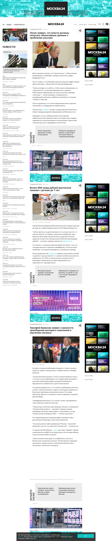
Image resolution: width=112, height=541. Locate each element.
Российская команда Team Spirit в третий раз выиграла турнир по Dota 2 (14, 265)
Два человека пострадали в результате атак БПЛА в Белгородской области (14, 86)
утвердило (52, 253)
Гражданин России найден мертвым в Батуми (14, 205)
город (8, 122)
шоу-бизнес (6, 192)
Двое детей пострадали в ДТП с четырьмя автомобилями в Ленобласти (14, 95)
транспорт (5, 81)
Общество (45, 29)
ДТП (12, 97)
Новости (9, 47)
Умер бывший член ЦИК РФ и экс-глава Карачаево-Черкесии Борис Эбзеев (14, 135)
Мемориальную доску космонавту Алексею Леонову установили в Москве (67, 491)
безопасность (6, 226)
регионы (11, 81)
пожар (12, 130)
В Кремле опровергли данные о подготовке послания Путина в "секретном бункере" (67, 134)
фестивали (13, 122)
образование (6, 184)
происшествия (6, 89)
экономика (5, 114)
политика (5, 106)
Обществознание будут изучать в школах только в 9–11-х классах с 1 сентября (13, 180)
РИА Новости (67, 241)
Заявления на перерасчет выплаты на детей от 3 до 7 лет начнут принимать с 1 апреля (68, 274)
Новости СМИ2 (34, 173)
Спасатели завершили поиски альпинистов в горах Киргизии (12, 282)
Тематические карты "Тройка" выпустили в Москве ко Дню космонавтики (46, 491)
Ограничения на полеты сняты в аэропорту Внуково (12, 274)
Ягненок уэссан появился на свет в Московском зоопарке (13, 249)
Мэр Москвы (7, 52)
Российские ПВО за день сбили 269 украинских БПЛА (13, 171)
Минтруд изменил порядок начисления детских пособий (45, 273)
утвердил (45, 110)
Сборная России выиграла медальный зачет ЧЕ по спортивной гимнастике (14, 197)
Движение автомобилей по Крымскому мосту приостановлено (14, 78)
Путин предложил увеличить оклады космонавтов (45, 133)
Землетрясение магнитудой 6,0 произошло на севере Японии (12, 231)
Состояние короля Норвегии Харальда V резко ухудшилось (14, 103)
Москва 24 (56, 24)
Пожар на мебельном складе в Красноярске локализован (11, 127)
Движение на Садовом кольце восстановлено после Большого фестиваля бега (12, 144)
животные (5, 252)
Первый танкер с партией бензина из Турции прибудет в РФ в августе (14, 111)
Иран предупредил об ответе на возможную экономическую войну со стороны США (13, 162)
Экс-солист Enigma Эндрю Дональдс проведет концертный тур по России (14, 257)
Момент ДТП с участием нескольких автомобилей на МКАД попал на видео (14, 213)
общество (12, 184)
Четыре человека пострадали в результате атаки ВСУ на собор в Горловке (12, 240)
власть (34, 145)
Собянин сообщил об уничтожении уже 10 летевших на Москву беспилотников (14, 70)
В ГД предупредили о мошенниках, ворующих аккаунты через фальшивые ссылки (14, 222)
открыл (55, 430)
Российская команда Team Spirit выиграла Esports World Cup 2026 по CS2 (14, 153)
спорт (4, 122)
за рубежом (11, 106)
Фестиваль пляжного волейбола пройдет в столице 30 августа (12, 119)
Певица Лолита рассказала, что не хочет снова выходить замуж (13, 189)
